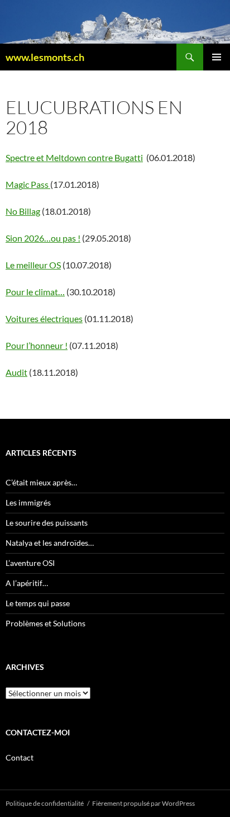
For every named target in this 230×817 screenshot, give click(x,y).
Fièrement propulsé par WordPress (143, 803)
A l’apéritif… (27, 583)
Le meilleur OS (33, 264)
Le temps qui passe (38, 603)
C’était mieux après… (41, 482)
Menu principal (216, 57)
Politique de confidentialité (45, 803)
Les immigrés (28, 502)
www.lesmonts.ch (45, 57)
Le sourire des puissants (47, 522)
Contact (19, 757)
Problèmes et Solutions (45, 623)
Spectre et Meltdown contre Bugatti (74, 157)
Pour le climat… (35, 291)
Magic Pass (28, 184)
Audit (16, 372)
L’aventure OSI (30, 563)
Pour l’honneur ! (37, 345)
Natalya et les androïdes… (50, 542)
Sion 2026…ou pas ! (43, 238)
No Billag (23, 211)
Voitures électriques (44, 318)
